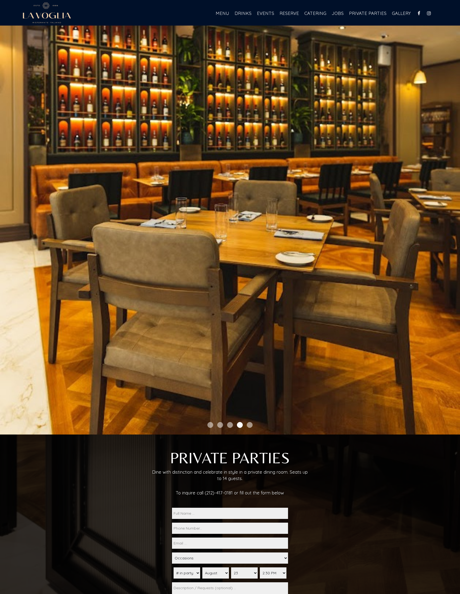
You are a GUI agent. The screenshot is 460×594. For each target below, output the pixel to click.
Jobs (338, 13)
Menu (222, 13)
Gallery (401, 13)
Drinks (243, 13)
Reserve (289, 13)
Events (265, 13)
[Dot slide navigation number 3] (230, 425)
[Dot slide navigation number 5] (250, 425)
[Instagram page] (429, 13)
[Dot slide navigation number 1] (210, 425)
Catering (315, 13)
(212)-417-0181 (219, 492)
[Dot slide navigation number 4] (240, 425)
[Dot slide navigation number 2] (220, 425)
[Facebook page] (419, 13)
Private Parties (368, 13)
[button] (456, 431)
